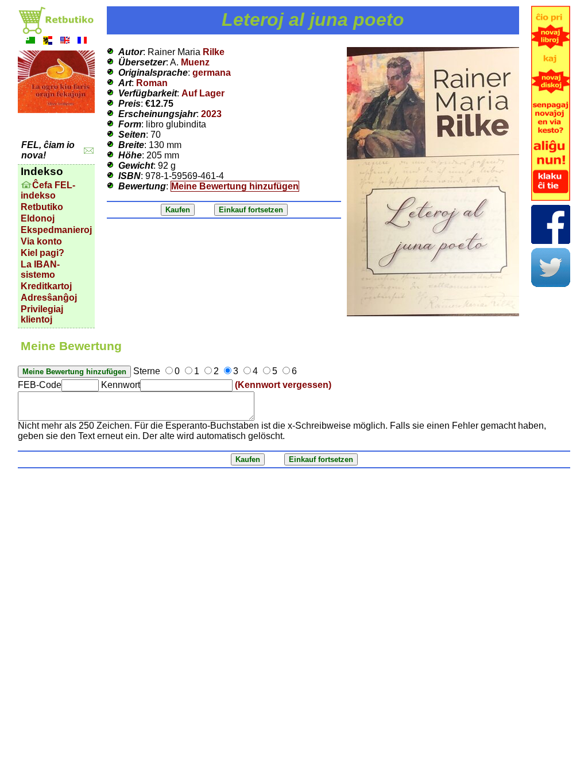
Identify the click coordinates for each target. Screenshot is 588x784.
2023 (211, 114)
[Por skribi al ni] (89, 151)
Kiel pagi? (42, 253)
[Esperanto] (30, 41)
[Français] (82, 41)
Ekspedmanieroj (56, 230)
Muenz (195, 62)
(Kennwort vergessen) (283, 385)
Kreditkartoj (46, 286)
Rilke (214, 52)
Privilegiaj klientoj (42, 314)
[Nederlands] (47, 41)
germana (211, 72)
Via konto (41, 241)
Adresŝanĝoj (49, 297)
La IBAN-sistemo (40, 269)
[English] (64, 41)
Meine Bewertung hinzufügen (235, 186)
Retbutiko (42, 207)
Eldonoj (38, 218)
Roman (152, 83)
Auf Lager (203, 93)
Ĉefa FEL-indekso (48, 190)
